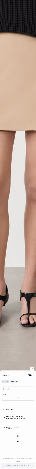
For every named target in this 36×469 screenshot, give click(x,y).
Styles (30, 458)
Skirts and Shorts (22, 458)
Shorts (18, 461)
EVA (2, 373)
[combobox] (18, 398)
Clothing (12, 458)
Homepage (5, 458)
